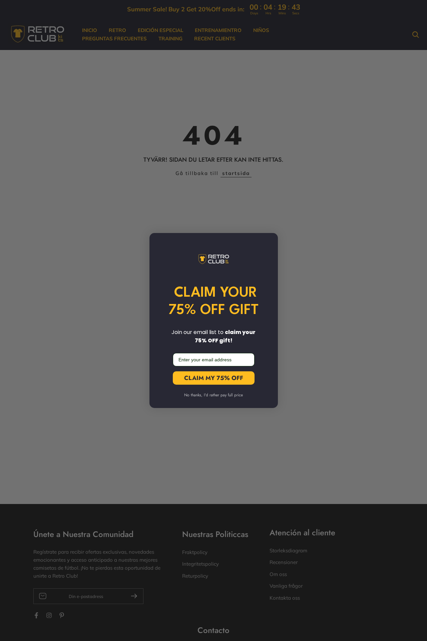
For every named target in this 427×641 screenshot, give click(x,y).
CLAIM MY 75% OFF (213, 378)
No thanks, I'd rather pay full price (213, 395)
